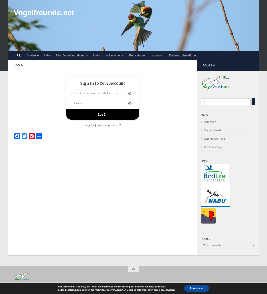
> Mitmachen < (114, 55)
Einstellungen (73, 290)
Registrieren (137, 55)
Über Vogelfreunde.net (70, 55)
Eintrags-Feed (212, 130)
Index (47, 55)
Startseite (33, 55)
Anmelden (210, 121)
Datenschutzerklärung (183, 55)
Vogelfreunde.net (44, 12)
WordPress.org (213, 147)
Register (89, 125)
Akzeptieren (196, 288)
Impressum (157, 55)
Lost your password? (109, 125)
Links (96, 55)
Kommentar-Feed (214, 138)
